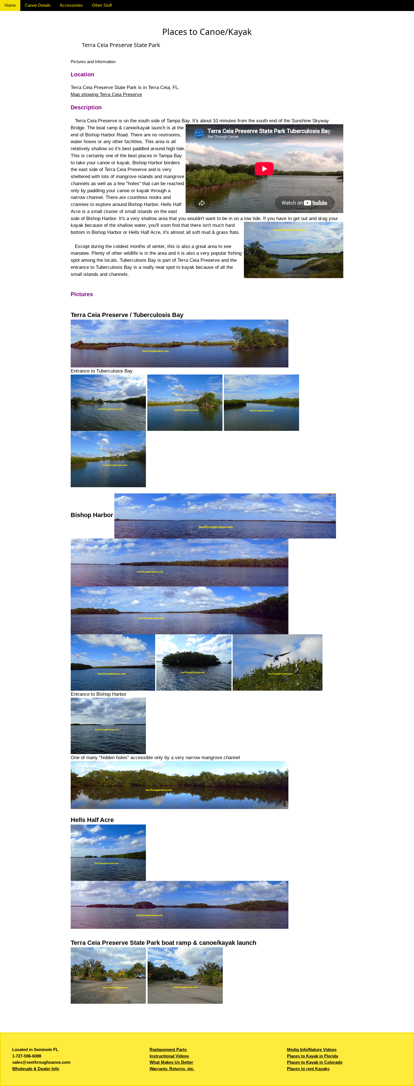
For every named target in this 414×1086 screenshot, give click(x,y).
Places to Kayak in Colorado (314, 1062)
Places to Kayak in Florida (312, 1056)
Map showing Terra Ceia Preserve (106, 94)
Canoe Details (38, 5)
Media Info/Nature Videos (312, 1049)
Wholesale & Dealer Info (35, 1068)
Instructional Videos (169, 1056)
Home (10, 5)
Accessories (71, 5)
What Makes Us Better (171, 1062)
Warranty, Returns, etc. (172, 1068)
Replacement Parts (168, 1049)
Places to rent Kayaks (308, 1068)
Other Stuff (102, 5)
